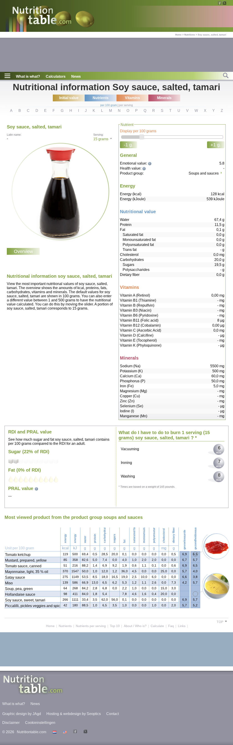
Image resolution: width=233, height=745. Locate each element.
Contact (112, 714)
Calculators (56, 76)
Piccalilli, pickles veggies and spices (32, 606)
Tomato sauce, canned (23, 566)
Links (181, 626)
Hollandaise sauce (20, 594)
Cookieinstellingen (40, 723)
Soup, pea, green (19, 589)
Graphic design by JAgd (21, 714)
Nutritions (189, 34)
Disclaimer (11, 723)
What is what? (28, 76)
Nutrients (65, 626)
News (76, 76)
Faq (171, 626)
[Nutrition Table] (64, 732)
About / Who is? (135, 626)
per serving (126, 105)
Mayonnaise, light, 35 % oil (26, 572)
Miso (9, 583)
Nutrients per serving (91, 626)
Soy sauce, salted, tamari (212, 34)
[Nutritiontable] (41, 16)
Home (178, 34)
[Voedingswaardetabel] (54, 732)
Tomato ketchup (17, 555)
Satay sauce (15, 577)
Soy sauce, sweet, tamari (25, 600)
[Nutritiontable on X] (84, 732)
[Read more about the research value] (150, 163)
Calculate (157, 626)
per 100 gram (108, 105)
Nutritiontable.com (31, 732)
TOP (220, 622)
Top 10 (115, 626)
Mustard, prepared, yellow (26, 560)
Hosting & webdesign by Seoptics (73, 714)
